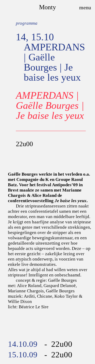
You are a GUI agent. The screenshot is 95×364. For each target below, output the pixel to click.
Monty (47, 7)
